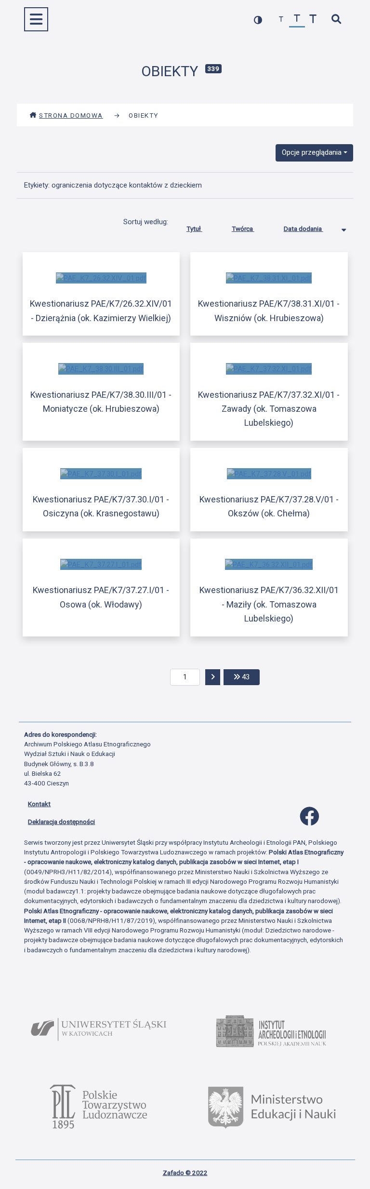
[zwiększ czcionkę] (313, 19)
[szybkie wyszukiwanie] (336, 19)
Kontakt (39, 804)
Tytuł (194, 228)
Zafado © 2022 (185, 1172)
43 (250, 676)
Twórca (243, 228)
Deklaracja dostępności (61, 821)
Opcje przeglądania (312, 152)
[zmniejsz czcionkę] (281, 19)
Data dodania (303, 228)
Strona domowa (71, 115)
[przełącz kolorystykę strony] (258, 19)
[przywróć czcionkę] (297, 19)
